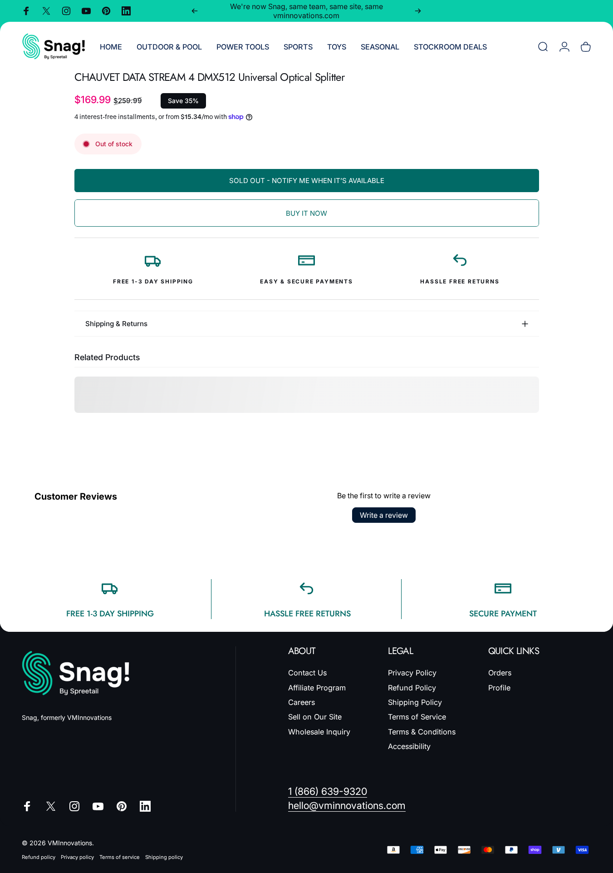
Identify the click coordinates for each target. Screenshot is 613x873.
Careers (301, 702)
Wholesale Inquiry (319, 731)
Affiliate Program (317, 687)
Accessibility (409, 746)
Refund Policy (412, 687)
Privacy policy (77, 857)
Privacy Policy (412, 672)
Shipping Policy (415, 702)
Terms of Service (417, 716)
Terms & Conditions (422, 731)
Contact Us (307, 672)
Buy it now (306, 213)
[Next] (418, 11)
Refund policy (38, 857)
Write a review (384, 515)
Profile (499, 687)
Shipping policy (164, 857)
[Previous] (195, 11)
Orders (499, 672)
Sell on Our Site (315, 716)
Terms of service (119, 857)
